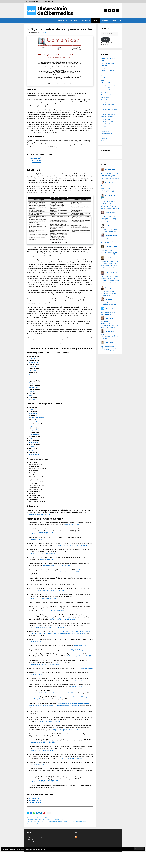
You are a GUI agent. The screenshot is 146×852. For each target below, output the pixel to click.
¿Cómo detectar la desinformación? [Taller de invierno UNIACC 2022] (108, 190)
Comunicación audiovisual (108, 85)
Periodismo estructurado (108, 114)
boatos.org (32, 370)
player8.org (32, 358)
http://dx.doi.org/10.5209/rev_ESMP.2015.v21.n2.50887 (46, 627)
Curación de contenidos (108, 95)
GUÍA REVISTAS (62, 20)
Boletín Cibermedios (108, 63)
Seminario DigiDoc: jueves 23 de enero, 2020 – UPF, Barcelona (45, 819)
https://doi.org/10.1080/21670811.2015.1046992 (44, 664)
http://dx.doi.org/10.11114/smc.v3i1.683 (78, 656)
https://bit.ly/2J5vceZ (35, 674)
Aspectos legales (106, 78)
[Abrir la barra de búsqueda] (120, 20)
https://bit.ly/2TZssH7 (81, 645)
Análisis (103, 73)
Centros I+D (105, 131)
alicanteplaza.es (34, 387)
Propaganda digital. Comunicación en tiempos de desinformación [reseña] (109, 252)
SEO (102, 136)
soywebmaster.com (35, 422)
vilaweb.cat (32, 395)
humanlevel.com (34, 434)
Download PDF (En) (35, 160)
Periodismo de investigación (109, 109)
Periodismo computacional (108, 104)
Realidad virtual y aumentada (109, 124)
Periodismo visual (106, 119)
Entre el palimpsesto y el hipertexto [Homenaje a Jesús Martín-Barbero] (109, 240)
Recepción (104, 126)
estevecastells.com (35, 430)
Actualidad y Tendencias (108, 58)
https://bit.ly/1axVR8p (35, 641)
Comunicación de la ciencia (109, 87)
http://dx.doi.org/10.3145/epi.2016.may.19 (62, 619)
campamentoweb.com (36, 426)
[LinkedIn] (117, 10)
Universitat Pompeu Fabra (32, 1)
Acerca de (113, 20)
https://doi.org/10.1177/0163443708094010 (48, 721)
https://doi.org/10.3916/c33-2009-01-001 (56, 566)
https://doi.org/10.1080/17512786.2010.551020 (49, 590)
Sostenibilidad (105, 138)
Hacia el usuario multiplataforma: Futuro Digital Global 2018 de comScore (109, 325)
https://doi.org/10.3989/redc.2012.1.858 (69, 758)
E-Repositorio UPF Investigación (36, 837)
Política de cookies (41, 849)
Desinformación (105, 97)
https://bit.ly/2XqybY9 (78, 650)
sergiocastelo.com (34, 454)
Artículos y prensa (39, 818)
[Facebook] (105, 10)
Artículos (30, 818)
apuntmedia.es (33, 362)
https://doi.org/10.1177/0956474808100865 (42, 742)
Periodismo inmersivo (107, 116)
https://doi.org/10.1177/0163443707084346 (42, 553)
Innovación (104, 99)
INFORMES (105, 20)
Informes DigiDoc (107, 133)
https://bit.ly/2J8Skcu (78, 680)
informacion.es (33, 399)
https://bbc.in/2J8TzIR (36, 539)
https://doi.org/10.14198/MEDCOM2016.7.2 (77, 525)
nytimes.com (33, 366)
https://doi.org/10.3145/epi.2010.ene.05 (41, 750)
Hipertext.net (30, 839)
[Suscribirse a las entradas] (76, 837)
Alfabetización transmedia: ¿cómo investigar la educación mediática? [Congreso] (109, 348)
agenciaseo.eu (33, 413)
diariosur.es (32, 379)
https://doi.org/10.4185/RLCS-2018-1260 (51, 611)
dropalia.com (33, 409)
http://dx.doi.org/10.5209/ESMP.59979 (65, 730)
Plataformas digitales (50, 818)
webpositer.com (34, 442)
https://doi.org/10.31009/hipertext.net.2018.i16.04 (71, 545)
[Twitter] (109, 10)
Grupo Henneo (33, 375)
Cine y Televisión (105, 82)
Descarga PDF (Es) (35, 158)
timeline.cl (32, 391)
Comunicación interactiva (108, 90)
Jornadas (104, 65)
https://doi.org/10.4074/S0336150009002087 (43, 781)
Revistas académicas (108, 70)
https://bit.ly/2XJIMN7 (38, 764)
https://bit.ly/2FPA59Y (77, 686)
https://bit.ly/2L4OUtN (86, 668)
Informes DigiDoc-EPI (48, 1)
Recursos (103, 129)
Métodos (103, 102)
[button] (78, 20)
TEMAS (95, 20)
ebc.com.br (32, 383)
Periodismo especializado (108, 112)
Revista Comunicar (35, 162)
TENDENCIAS (73, 20)
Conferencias (104, 92)
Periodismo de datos (107, 107)
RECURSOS (85, 20)
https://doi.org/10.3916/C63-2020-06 (39, 514)
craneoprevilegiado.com (36, 417)
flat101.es (32, 446)
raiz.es (31, 438)
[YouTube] (113, 10)
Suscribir (105, 39)
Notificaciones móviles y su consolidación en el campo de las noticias (109, 336)
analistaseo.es (33, 450)
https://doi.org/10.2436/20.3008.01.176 (41, 533)
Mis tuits (103, 155)
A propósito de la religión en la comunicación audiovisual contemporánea (110, 293)
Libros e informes (107, 68)
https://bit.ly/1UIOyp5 (47, 559)
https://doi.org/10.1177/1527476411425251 (42, 598)
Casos (102, 80)
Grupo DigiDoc (31, 842)
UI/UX (102, 141)
